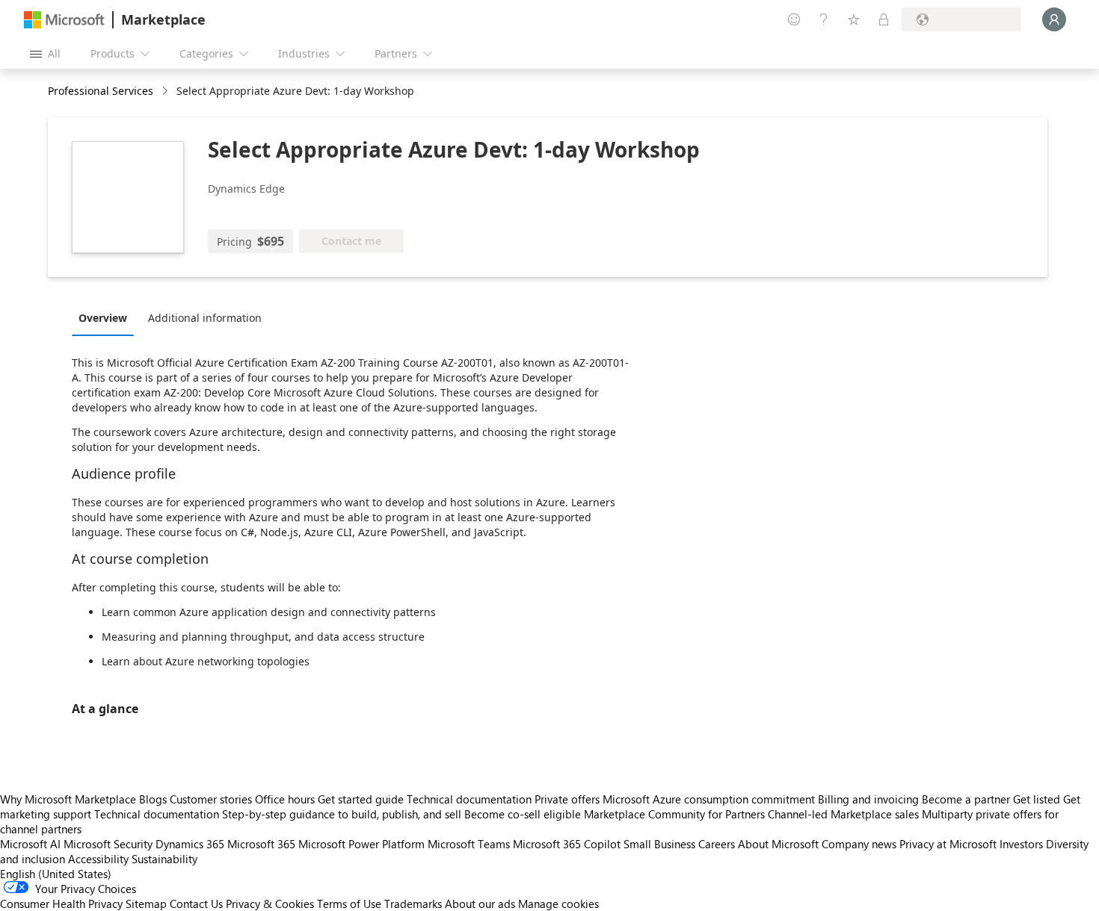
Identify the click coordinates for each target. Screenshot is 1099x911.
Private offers (567, 799)
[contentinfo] (166, 91)
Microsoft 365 (261, 843)
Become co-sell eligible (522, 813)
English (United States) (55, 873)
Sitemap (146, 903)
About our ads (480, 903)
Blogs (153, 799)
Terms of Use (349, 903)
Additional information (205, 318)
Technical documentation (469, 799)
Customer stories (211, 799)
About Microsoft (778, 843)
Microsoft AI (30, 843)
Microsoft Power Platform (361, 843)
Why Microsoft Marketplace (68, 799)
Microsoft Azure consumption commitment (710, 799)
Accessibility (98, 858)
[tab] (106, 317)
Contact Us (196, 903)
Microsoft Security (108, 843)
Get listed (1036, 799)
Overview (102, 318)
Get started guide (361, 799)
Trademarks (413, 903)
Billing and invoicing (868, 799)
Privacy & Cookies (270, 903)
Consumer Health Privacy (61, 903)
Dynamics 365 (190, 843)
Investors (1021, 843)
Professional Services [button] (100, 91)
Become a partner (966, 799)
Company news (859, 843)
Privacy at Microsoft (948, 843)
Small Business (659, 843)
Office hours (285, 799)
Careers (716, 843)
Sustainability (164, 858)
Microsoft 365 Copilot (567, 843)
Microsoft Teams (469, 843)
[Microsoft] (64, 19)
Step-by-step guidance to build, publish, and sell (341, 813)
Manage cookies (558, 903)
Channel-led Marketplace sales (843, 813)
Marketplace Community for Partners (674, 813)
